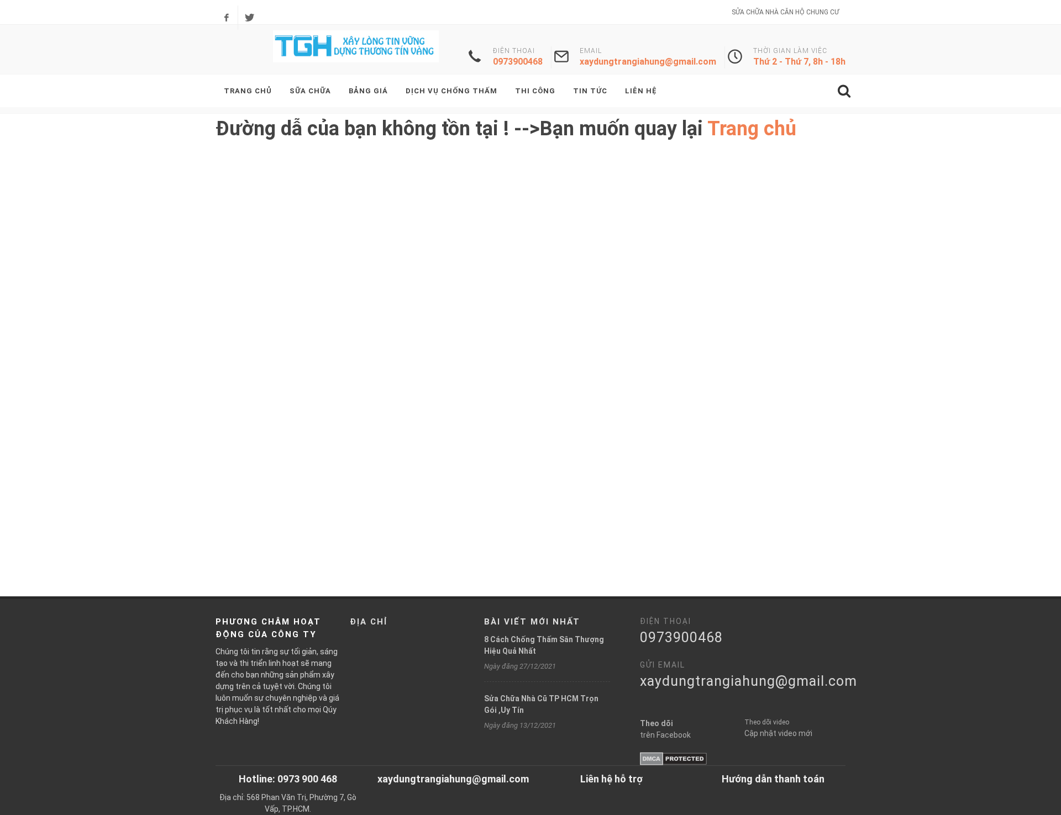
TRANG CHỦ (248, 91)
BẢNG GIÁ (368, 91)
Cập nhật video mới (778, 733)
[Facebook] (227, 18)
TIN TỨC (590, 91)
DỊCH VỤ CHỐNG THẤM (451, 91)
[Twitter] (249, 18)
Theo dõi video (766, 722)
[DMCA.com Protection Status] (673, 758)
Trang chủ (751, 128)
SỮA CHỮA (310, 91)
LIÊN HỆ (641, 91)
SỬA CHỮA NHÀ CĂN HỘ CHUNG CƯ (785, 12)
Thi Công (535, 91)
